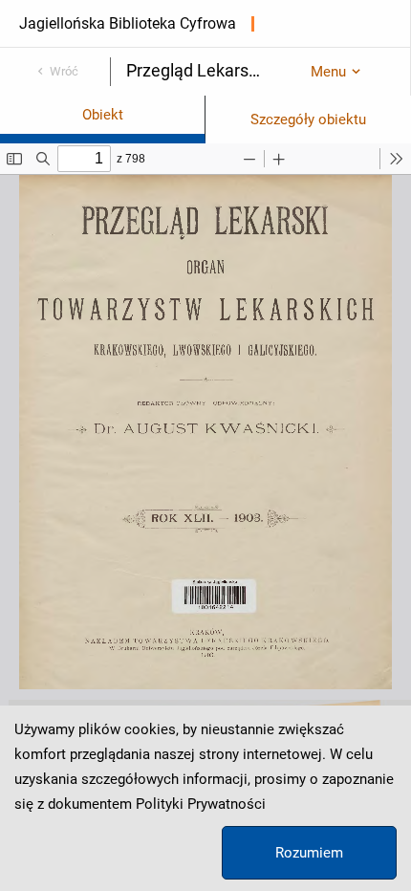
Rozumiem (309, 852)
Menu (328, 71)
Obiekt (102, 114)
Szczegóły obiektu (308, 119)
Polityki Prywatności (201, 804)
